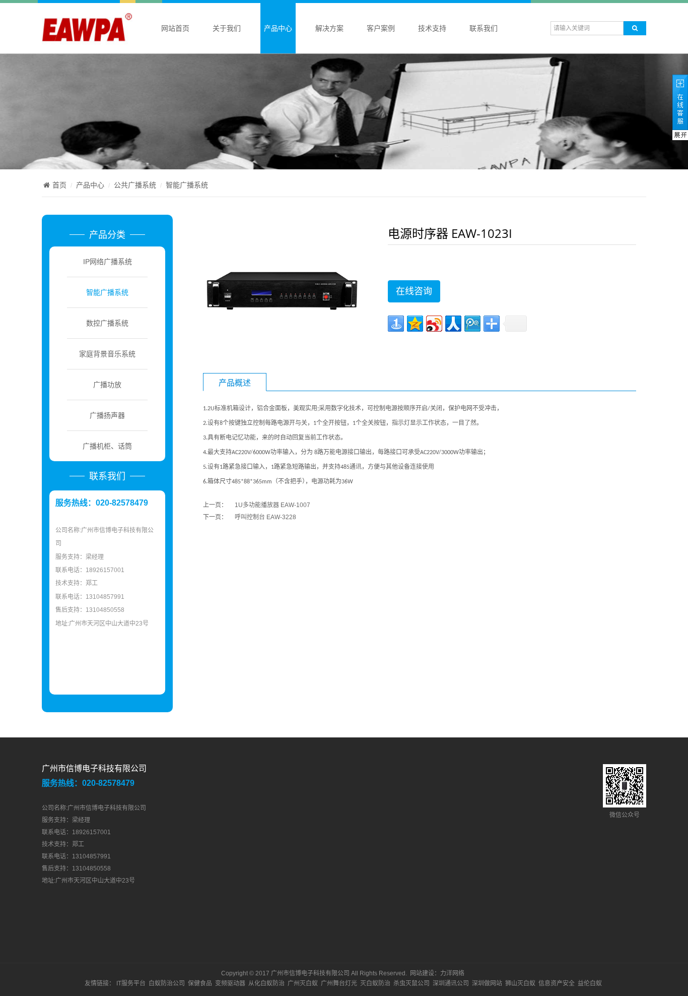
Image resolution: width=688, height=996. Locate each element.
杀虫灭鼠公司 (411, 983)
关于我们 (227, 28)
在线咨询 (414, 291)
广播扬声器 (107, 415)
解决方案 (329, 28)
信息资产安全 (556, 983)
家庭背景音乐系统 (107, 354)
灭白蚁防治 (375, 983)
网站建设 (422, 973)
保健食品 (200, 983)
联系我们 (483, 28)
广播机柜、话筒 (107, 446)
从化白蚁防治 (266, 983)
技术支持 (432, 28)
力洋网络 (452, 973)
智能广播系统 (187, 185)
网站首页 (175, 28)
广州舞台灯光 (339, 983)
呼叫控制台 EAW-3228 (265, 517)
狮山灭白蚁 (520, 983)
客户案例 (381, 28)
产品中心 (278, 28)
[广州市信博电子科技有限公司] (87, 39)
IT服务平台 (131, 983)
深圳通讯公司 (451, 983)
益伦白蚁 (590, 983)
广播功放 (107, 385)
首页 (59, 185)
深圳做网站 (487, 983)
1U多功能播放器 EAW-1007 (272, 505)
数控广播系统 (107, 323)
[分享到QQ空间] (415, 324)
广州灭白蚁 (303, 983)
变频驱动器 (230, 983)
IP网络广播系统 (107, 262)
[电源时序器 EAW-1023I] (281, 290)
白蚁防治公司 (167, 983)
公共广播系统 (135, 185)
